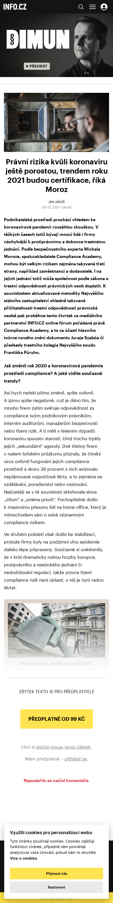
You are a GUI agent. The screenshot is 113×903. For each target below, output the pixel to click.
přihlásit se (76, 758)
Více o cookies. (24, 858)
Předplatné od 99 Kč (56, 719)
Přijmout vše (56, 873)
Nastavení (56, 887)
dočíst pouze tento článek (63, 746)
